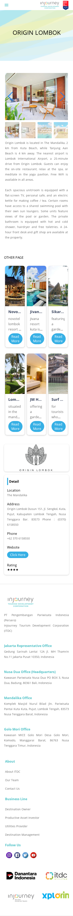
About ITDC (12, 772)
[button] (62, 96)
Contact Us (12, 788)
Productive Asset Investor (22, 818)
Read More (15, 338)
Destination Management (22, 835)
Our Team (12, 780)
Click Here (17, 555)
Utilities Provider (16, 826)
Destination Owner (18, 809)
